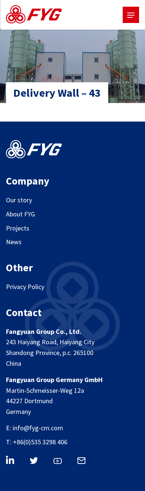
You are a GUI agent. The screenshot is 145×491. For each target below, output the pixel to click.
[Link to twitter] (38, 462)
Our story (19, 200)
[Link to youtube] (62, 462)
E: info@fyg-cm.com (34, 428)
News (14, 242)
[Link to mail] (85, 462)
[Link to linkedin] (14, 461)
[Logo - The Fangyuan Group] (34, 16)
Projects (17, 228)
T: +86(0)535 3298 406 (36, 442)
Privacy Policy (25, 286)
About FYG (20, 214)
